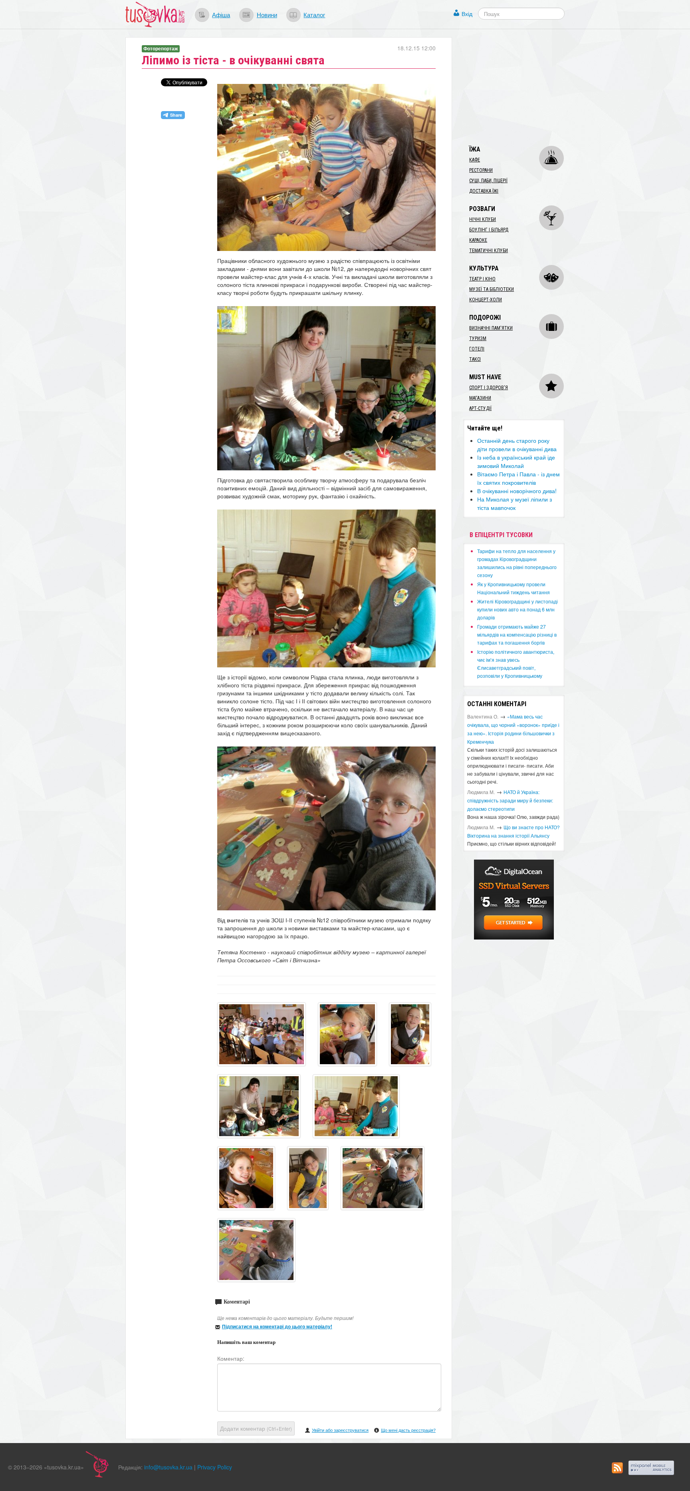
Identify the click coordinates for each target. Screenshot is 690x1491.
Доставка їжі (483, 191)
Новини (267, 14)
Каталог (314, 14)
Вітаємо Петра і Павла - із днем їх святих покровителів (518, 478)
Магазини (480, 398)
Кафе (474, 160)
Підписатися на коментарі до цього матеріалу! (277, 1326)
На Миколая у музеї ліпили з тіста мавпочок (514, 503)
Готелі (476, 349)
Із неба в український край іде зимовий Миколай (516, 461)
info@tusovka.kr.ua (168, 1467)
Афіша (221, 14)
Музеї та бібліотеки (491, 289)
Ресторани (481, 170)
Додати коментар (256, 1428)
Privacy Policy (214, 1467)
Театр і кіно (482, 279)
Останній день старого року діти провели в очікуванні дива (517, 444)
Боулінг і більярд (488, 230)
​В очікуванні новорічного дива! (517, 491)
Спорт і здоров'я (488, 387)
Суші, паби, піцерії (488, 180)
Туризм (477, 338)
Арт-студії (480, 408)
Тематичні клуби (488, 250)
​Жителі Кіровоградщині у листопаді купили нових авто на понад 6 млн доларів (517, 609)
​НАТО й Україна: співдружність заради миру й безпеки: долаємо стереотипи (510, 800)
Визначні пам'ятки (491, 328)
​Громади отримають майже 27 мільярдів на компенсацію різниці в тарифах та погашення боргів (517, 634)
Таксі (475, 359)
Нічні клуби (482, 219)
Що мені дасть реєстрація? (408, 1430)
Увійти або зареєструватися (340, 1430)
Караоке (478, 240)
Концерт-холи (485, 300)
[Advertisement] (523, 87)
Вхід (467, 14)
